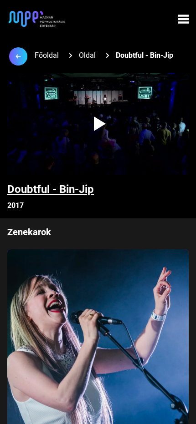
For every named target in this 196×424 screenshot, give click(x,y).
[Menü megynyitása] (183, 19)
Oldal (87, 55)
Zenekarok (29, 232)
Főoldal (47, 55)
